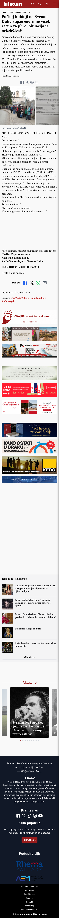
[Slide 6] (31, 740)
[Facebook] (18, 816)
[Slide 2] (22, 740)
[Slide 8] (36, 740)
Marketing (29, 906)
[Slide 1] (20, 740)
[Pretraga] (32, 4)
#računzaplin (8, 301)
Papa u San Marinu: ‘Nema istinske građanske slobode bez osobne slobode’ (35, 616)
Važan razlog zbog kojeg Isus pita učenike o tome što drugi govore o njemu (33, 603)
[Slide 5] (29, 740)
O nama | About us (29, 886)
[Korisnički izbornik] (47, 4)
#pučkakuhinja (38, 298)
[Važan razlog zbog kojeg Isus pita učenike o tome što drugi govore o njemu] (7, 604)
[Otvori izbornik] (54, 4)
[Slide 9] (38, 740)
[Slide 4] (27, 740)
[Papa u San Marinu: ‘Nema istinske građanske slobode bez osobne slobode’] (7, 618)
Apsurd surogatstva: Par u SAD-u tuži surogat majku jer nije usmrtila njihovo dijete (35, 588)
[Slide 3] (25, 740)
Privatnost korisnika (29, 909)
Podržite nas (29, 894)
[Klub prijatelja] (40, 4)
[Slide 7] (33, 740)
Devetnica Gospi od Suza (28, 628)
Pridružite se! (29, 840)
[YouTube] (40, 816)
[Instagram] (35, 816)
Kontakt (29, 902)
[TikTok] (29, 816)
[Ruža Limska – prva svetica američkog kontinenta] (7, 647)
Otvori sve (29, 657)
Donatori (29, 898)
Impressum (29, 890)
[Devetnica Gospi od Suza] (7, 632)
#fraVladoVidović (20, 298)
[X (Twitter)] (24, 816)
